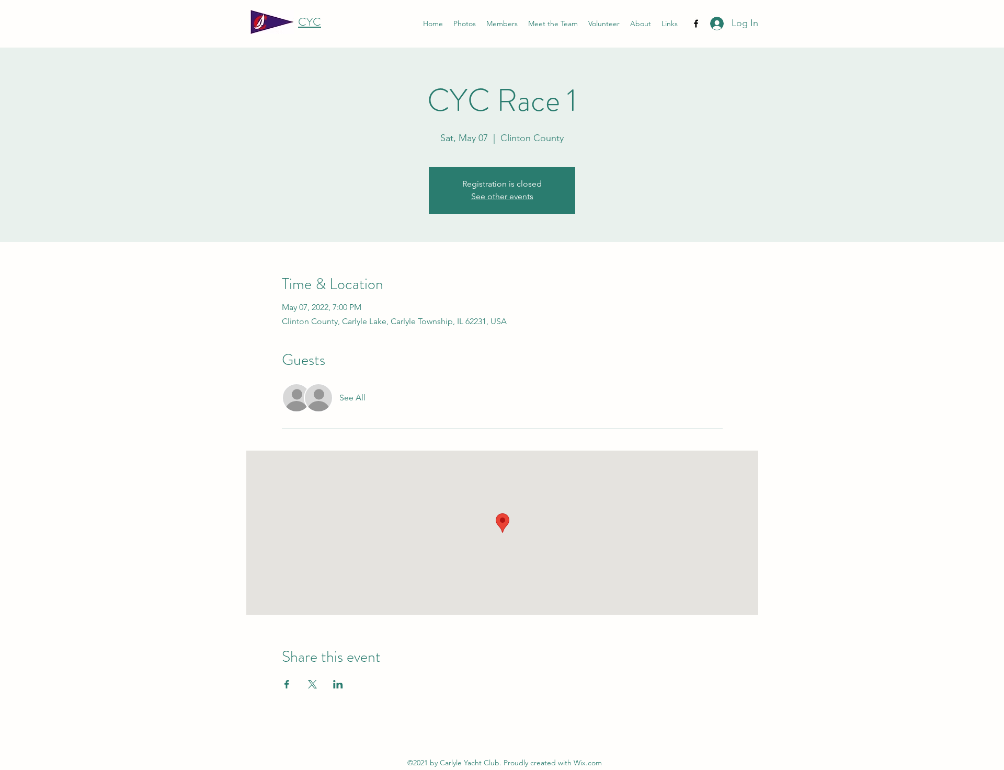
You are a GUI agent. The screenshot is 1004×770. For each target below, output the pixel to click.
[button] (669, 24)
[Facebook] (696, 23)
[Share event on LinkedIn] (338, 684)
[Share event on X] (312, 684)
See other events (502, 196)
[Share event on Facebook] (287, 684)
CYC (309, 22)
